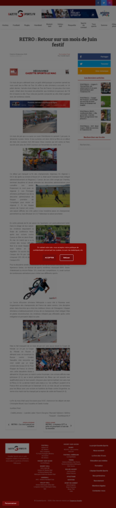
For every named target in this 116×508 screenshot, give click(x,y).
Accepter (49, 258)
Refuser (66, 258)
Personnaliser (10, 503)
